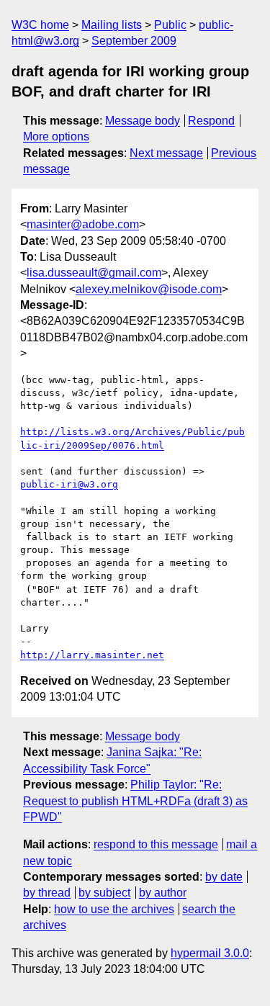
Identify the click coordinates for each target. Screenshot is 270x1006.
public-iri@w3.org (69, 484)
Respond (211, 120)
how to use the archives (114, 909)
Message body (142, 120)
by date (224, 877)
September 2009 (133, 41)
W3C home (40, 25)
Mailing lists (111, 25)
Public (170, 25)
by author (162, 892)
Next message (166, 153)
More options (56, 136)
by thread (47, 892)
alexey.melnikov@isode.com (149, 289)
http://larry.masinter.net (92, 655)
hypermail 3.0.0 (210, 953)
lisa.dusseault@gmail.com (94, 272)
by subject (104, 892)
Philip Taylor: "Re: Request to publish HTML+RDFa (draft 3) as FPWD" (135, 800)
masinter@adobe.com (83, 224)
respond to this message (156, 844)
